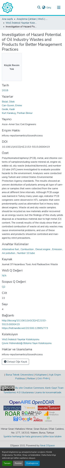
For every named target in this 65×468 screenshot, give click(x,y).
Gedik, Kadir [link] (8, 109)
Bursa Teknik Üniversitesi (19, 374)
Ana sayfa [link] (7, 19)
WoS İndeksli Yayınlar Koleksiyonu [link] (21, 23)
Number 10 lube (26, 253)
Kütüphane (41, 374)
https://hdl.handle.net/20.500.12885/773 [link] (25, 328)
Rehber (31, 378)
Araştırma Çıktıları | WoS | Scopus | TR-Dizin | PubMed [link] (32, 19)
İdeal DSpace (47, 445)
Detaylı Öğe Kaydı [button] (16, 361)
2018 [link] (5, 90)
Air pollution (9, 253)
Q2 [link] (3, 287)
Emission (57, 249)
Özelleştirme (32, 463)
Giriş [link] (48, 7)
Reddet (18, 463)
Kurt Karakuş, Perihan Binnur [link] (17, 113)
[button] (7, 7)
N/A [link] (4, 275)
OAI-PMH (43, 378)
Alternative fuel (11, 249)
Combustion (27, 249)
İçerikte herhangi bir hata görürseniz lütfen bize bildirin (33, 436)
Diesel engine (43, 249)
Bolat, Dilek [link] (8, 101)
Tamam (7, 463)
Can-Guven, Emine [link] (12, 105)
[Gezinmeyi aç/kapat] (58, 8)
